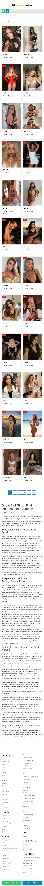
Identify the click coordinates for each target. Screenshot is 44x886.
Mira (5, 401)
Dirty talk (4, 872)
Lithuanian (5, 780)
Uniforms (26, 825)
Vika (4, 247)
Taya (5, 93)
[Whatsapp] (3, 11)
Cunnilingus (5, 866)
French (4, 772)
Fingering (26, 763)
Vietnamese (5, 808)
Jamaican (5, 778)
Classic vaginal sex (8, 853)
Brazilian (4, 764)
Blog (24, 872)
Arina (26, 93)
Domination (26, 755)
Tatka (26, 170)
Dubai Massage (28, 860)
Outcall (25, 847)
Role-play (26, 806)
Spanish (4, 799)
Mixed (3, 832)
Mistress (25, 790)
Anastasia (7, 478)
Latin (3, 829)
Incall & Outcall (27, 849)
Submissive (26, 820)
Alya (5, 208)
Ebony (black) (6, 821)
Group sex (26, 779)
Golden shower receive (30, 776)
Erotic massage (28, 760)
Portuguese (5, 791)
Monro (6, 439)
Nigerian (4, 789)
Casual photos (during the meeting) (10, 849)
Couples (4, 855)
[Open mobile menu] (40, 11)
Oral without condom (29, 793)
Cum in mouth (6, 861)
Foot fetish (26, 766)
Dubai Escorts (27, 863)
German (4, 775)
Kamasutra (26, 785)
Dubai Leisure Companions (31, 857)
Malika (27, 131)
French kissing (27, 768)
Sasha (26, 54)
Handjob (25, 782)
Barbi (5, 170)
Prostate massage (29, 798)
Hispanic (4, 826)
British (4, 767)
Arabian (4, 815)
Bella (26, 439)
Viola (26, 285)
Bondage (4, 845)
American (5, 759)
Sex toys (25, 809)
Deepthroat (5, 869)
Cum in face (5, 858)
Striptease (26, 817)
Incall (24, 844)
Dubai (25, 836)
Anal (3, 842)
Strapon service (28, 814)
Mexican (4, 783)
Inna (26, 478)
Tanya (5, 285)
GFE (24, 771)
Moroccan (5, 786)
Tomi (5, 131)
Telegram (34, 883)
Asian (3, 818)
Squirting (26, 812)
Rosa (26, 247)
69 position (5, 840)
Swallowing (26, 823)
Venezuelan (5, 805)
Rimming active (28, 801)
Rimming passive (28, 804)
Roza (5, 54)
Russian (4, 794)
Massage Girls (27, 868)
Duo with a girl (27, 757)
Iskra (26, 324)
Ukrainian (5, 802)
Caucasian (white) (7, 824)
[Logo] (22, 4)
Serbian (4, 797)
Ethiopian (5, 770)
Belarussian (5, 761)
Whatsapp (13, 883)
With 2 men (26, 828)
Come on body (6, 863)
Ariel (5, 324)
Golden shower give (29, 774)
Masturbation (27, 787)
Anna (26, 208)
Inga (5, 362)
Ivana (26, 401)
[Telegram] (7, 11)
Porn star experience (29, 795)
